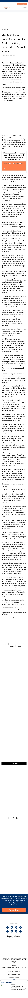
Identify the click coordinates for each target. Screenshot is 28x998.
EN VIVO (25, 8)
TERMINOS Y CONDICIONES (14, 971)
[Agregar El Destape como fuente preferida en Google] (14, 58)
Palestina (4, 644)
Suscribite (14, 910)
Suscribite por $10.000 (22, 4)
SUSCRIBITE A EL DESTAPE (13, 164)
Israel (19, 646)
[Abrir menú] (2, 4)
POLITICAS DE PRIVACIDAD (14, 974)
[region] (14, 23)
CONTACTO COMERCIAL (14, 977)
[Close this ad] (27, 989)
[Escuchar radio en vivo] (2, 8)
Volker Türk (13, 644)
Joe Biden (22, 644)
